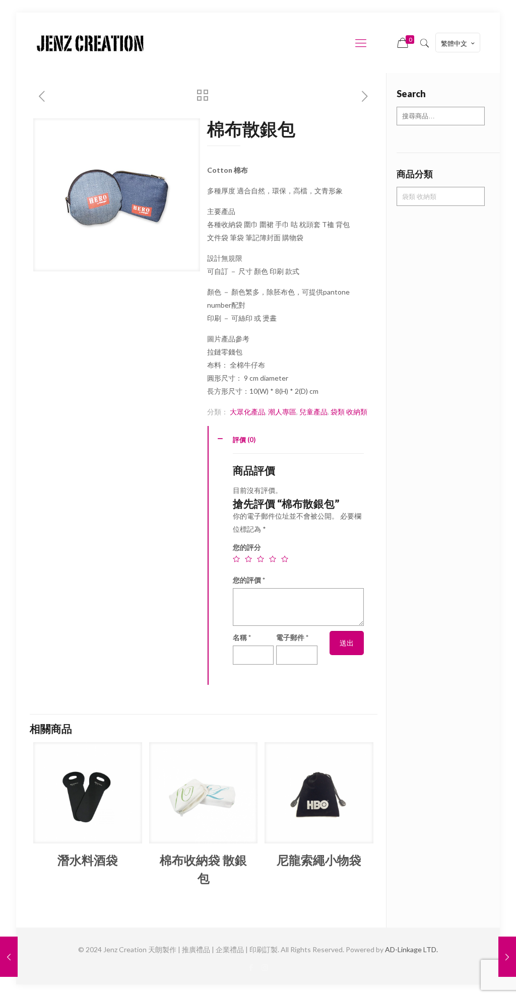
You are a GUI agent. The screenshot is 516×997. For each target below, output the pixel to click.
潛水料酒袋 (87, 859)
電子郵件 (292, 637)
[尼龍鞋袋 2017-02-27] (9, 957)
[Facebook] (251, 967)
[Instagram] (265, 967)
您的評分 (247, 547)
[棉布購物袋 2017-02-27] (507, 957)
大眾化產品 (247, 411)
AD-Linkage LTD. (411, 949)
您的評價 (249, 580)
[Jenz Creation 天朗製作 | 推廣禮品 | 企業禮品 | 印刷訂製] (90, 43)
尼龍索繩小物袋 (319, 859)
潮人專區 (282, 411)
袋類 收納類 (349, 411)
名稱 (242, 637)
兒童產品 (313, 411)
